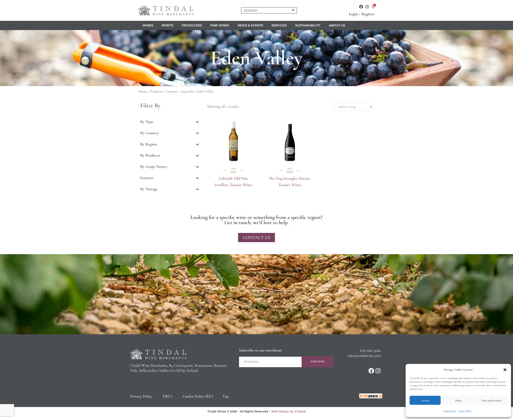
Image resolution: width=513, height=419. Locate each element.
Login (353, 14)
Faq (225, 396)
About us (337, 25)
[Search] (293, 10)
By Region (148, 144)
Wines (147, 25)
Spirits (167, 25)
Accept (425, 400)
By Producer (150, 155)
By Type (146, 121)
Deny (458, 400)
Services (279, 25)
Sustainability (307, 25)
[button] (505, 370)
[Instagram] (367, 7)
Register (368, 14)
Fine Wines (219, 25)
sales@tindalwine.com (364, 355)
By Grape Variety (153, 166)
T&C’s (167, 396)
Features (146, 177)
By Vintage (149, 189)
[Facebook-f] (361, 7)
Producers (192, 25)
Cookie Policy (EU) (198, 396)
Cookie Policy (449, 410)
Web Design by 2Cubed (288, 411)
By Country (149, 133)
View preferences (491, 400)
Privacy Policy (465, 410)
